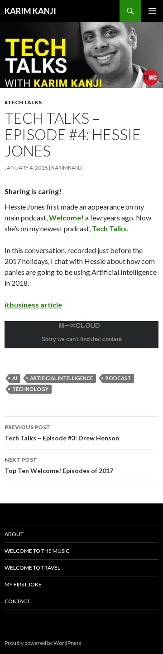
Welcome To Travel (32, 567)
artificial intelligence (61, 378)
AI (14, 378)
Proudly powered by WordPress (43, 642)
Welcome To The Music (37, 550)
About (14, 534)
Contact (17, 601)
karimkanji (67, 167)
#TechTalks (23, 102)
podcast (118, 378)
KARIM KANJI (30, 11)
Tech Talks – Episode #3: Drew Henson (62, 433)
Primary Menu (152, 11)
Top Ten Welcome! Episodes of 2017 (59, 465)
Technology (30, 389)
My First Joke (23, 584)
